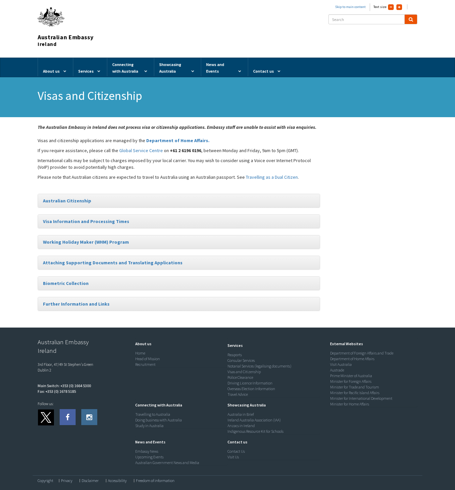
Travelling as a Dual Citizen (272, 177)
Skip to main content (350, 7)
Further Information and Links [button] (76, 304)
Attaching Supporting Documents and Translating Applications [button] (113, 263)
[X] (46, 417)
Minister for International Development (361, 398)
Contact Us (236, 451)
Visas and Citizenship (244, 371)
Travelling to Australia (152, 414)
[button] (142, 343)
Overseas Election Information (251, 388)
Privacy (66, 480)
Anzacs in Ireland (241, 425)
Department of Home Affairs (352, 358)
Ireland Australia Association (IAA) (254, 419)
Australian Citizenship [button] (67, 201)
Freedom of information (155, 480)
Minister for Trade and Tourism (354, 386)
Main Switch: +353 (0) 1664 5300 (64, 385)
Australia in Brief (241, 414)
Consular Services (241, 360)
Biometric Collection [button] (66, 283)
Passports (235, 354)
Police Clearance (240, 377)
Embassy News (146, 451)
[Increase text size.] (399, 7)
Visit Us (233, 456)
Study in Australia (149, 425)
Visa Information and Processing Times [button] (86, 221)
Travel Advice (238, 394)
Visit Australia (341, 364)
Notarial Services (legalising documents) (259, 366)
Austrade (337, 370)
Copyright (45, 480)
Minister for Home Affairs (349, 403)
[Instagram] (89, 417)
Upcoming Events (149, 456)
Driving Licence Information (250, 382)
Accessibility (117, 480)
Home (140, 353)
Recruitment (145, 364)
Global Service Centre (141, 150)
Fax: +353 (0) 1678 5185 (57, 391)
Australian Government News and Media (167, 462)
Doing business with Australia (158, 419)
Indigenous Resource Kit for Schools (255, 431)
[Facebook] (68, 417)
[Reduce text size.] (391, 7)
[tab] (179, 200)
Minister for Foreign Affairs (350, 381)
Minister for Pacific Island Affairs (354, 392)
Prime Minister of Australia (351, 375)
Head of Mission (147, 358)
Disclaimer (90, 480)
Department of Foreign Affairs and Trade (361, 353)
